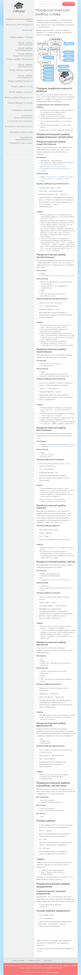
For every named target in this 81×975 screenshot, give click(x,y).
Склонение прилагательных (18, 126)
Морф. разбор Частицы (20, 92)
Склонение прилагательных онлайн (61, 275)
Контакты (48, 960)
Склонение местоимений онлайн (60, 446)
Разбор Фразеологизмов (20, 103)
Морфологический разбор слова (19, 20)
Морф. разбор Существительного (22, 55)
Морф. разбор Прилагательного (23, 49)
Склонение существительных (23, 116)
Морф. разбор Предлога (20, 81)
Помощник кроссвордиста (19, 24)
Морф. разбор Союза (21, 86)
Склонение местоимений (19, 121)
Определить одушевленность (23, 138)
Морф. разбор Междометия (18, 97)
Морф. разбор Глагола (21, 37)
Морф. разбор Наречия (20, 70)
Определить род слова (20, 132)
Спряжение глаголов (21, 110)
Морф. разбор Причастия (19, 59)
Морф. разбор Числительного (24, 76)
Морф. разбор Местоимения (25, 44)
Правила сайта (34, 960)
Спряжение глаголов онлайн (59, 580)
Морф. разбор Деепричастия (25, 65)
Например (27, 30)
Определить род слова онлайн (55, 166)
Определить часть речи (20, 143)
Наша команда (18, 960)
